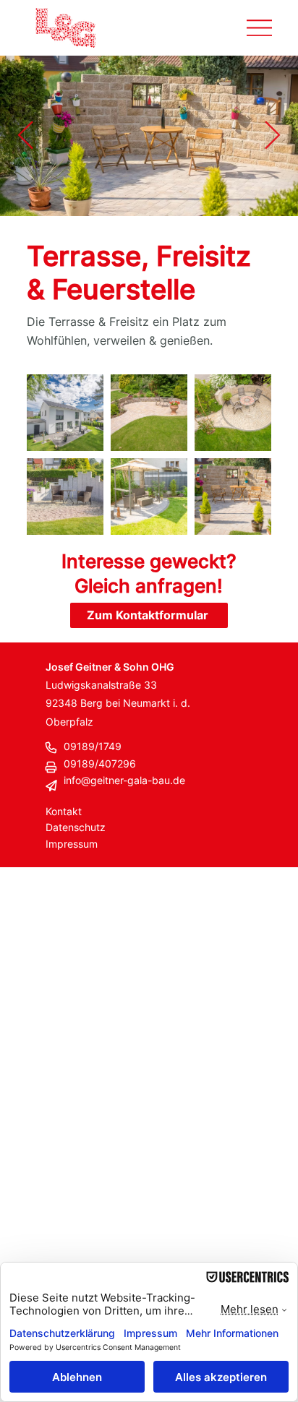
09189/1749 (93, 746)
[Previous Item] (26, 136)
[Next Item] (272, 136)
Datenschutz (76, 827)
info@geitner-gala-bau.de (124, 780)
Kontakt (64, 811)
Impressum (72, 844)
